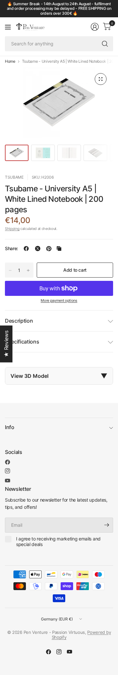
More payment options (59, 300)
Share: (11, 248)
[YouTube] (7, 480)
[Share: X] (37, 248)
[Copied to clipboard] (59, 248)
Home (10, 61)
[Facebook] (7, 462)
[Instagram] (7, 471)
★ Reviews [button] (6, 343)
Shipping (12, 228)
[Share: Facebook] (26, 248)
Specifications (22, 341)
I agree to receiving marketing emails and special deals (58, 541)
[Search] (105, 43)
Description (19, 320)
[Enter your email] (106, 525)
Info (9, 427)
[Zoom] (101, 79)
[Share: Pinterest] (49, 248)
